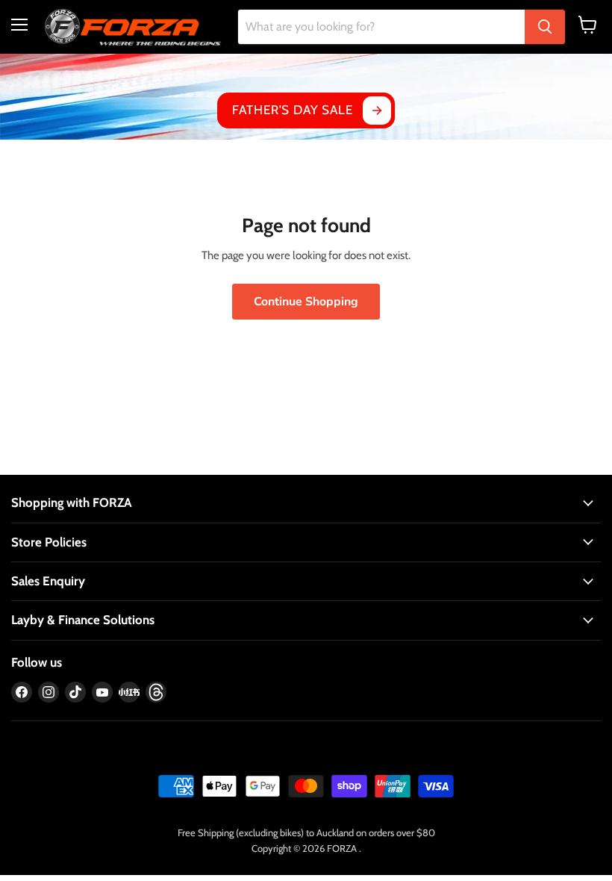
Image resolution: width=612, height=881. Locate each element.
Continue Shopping (306, 301)
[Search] (545, 27)
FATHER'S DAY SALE (292, 109)
